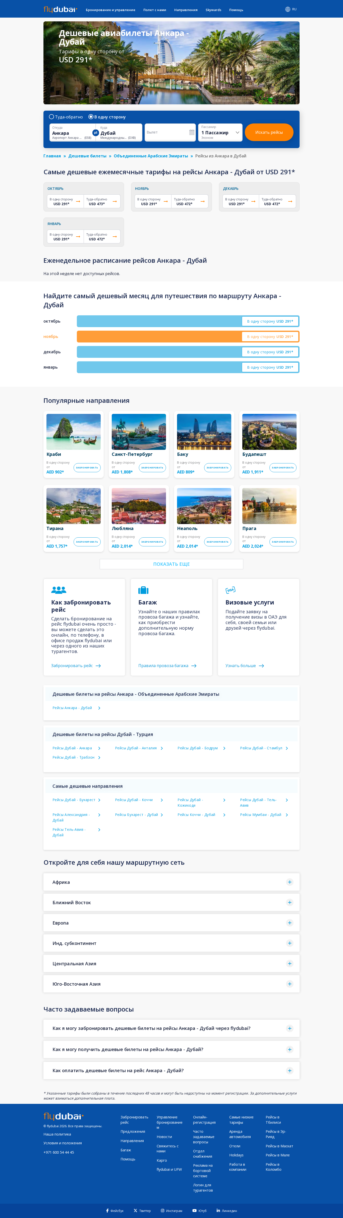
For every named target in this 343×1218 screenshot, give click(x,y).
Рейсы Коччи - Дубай (196, 814)
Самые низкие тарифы (241, 1120)
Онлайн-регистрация (204, 1120)
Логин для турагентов (203, 1188)
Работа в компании (237, 1167)
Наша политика (57, 1134)
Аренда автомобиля (240, 1134)
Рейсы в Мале (278, 1155)
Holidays (236, 1155)
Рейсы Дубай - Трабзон (73, 757)
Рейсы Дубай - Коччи (134, 799)
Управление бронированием (170, 1122)
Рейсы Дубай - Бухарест (74, 799)
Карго (162, 1160)
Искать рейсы (269, 132)
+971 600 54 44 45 (58, 1152)
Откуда (57, 127)
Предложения (133, 1131)
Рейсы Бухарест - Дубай (136, 814)
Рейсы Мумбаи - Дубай (260, 814)
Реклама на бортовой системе (203, 1170)
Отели (234, 1146)
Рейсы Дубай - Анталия (136, 748)
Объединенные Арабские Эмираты (151, 156)
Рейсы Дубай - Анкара (72, 748)
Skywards (213, 10)
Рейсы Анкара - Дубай (72, 707)
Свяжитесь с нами (168, 1149)
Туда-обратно (69, 117)
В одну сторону (110, 117)
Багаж (126, 1150)
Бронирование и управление (110, 10)
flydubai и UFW (169, 1169)
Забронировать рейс (134, 1120)
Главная (52, 156)
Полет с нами (154, 10)
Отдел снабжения (202, 1154)
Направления (186, 10)
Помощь (236, 10)
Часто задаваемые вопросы (203, 1136)
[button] (171, 882)
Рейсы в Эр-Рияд (276, 1134)
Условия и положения (62, 1143)
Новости (164, 1136)
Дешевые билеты (87, 156)
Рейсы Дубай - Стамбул (261, 748)
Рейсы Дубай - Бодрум (198, 748)
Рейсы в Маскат (279, 1146)
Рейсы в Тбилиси (273, 1120)
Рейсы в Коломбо (273, 1167)
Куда (103, 127)
